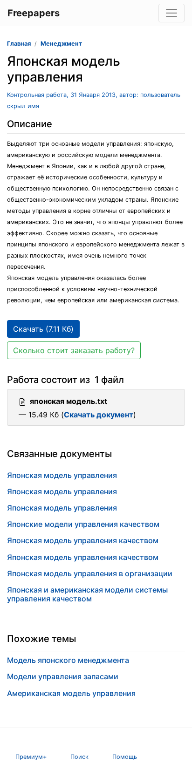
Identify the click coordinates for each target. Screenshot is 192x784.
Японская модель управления (62, 475)
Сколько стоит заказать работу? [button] (74, 350)
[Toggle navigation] (171, 13)
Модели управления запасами (62, 676)
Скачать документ (98, 414)
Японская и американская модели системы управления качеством (87, 594)
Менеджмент (61, 43)
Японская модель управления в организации (89, 573)
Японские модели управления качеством (83, 524)
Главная (19, 43)
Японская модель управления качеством (82, 540)
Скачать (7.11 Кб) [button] (43, 329)
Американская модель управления (71, 693)
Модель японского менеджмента (68, 660)
